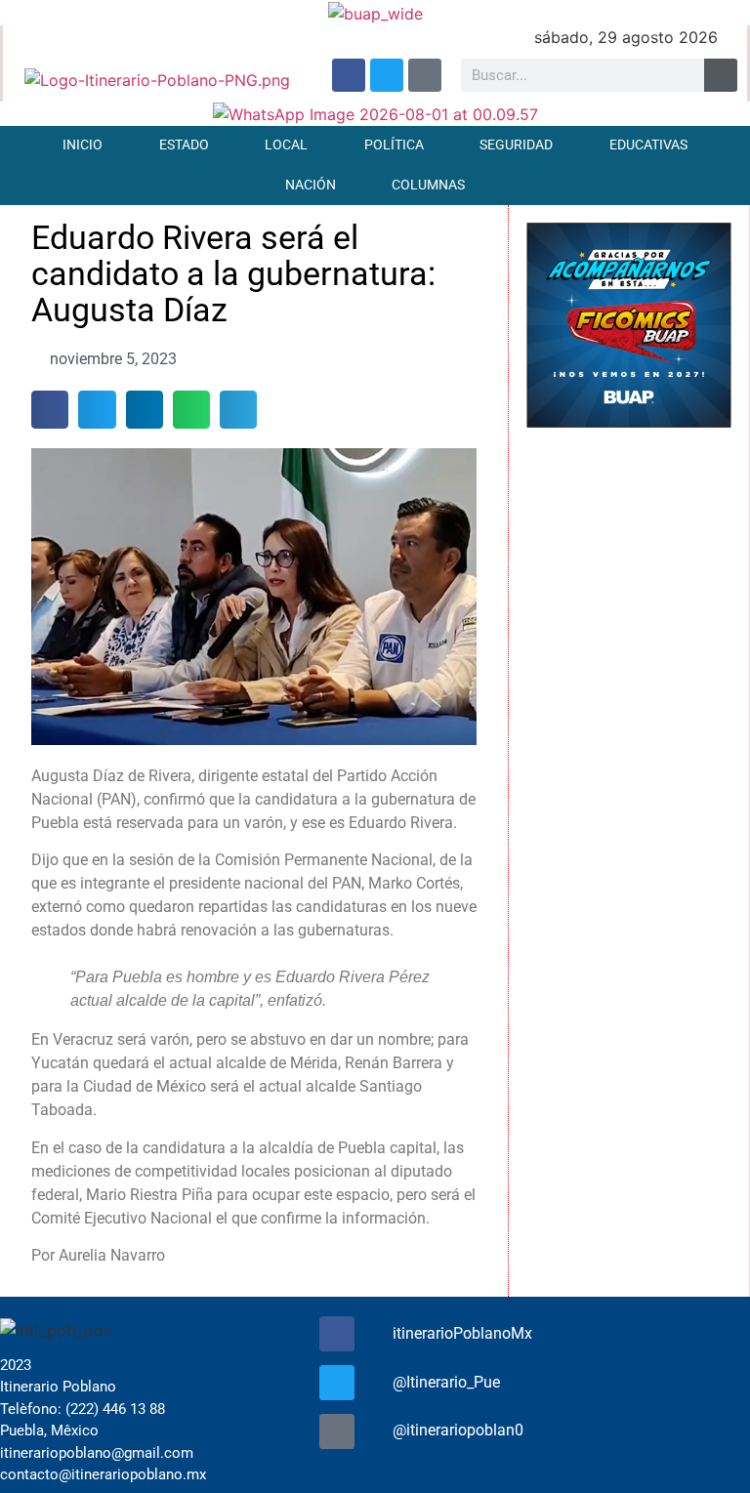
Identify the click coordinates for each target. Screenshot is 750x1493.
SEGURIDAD (516, 145)
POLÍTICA (394, 145)
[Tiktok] (424, 75)
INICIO (82, 145)
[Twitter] (386, 75)
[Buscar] (720, 75)
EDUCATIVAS (648, 145)
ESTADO (184, 145)
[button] (49, 409)
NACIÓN (310, 185)
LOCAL (286, 145)
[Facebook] (348, 75)
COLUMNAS (428, 185)
